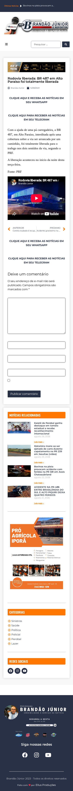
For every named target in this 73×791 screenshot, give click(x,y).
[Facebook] (10, 671)
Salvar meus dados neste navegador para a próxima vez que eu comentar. (36, 385)
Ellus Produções (46, 785)
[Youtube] (24, 671)
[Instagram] (17, 671)
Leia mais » (39, 442)
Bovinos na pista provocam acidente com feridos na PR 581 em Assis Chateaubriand (49, 470)
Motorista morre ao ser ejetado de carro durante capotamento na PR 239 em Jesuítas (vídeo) (48, 450)
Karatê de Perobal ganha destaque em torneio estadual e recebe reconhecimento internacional (48, 428)
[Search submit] (66, 44)
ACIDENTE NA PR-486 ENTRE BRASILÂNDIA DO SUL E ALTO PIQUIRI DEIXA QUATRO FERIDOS (49, 491)
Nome (13, 339)
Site (10, 367)
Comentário (17, 296)
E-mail (13, 353)
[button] (6, 44)
